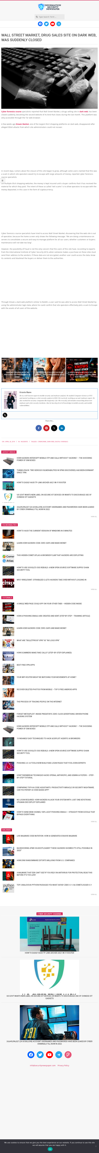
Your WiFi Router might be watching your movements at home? (46, 677)
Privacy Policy (63, 1065)
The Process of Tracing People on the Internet (39, 702)
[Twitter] (5, 415)
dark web (84, 111)
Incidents (24, 442)
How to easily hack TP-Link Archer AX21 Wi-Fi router (41, 482)
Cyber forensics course (11, 111)
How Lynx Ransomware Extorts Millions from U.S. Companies (46, 860)
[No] (95, 1146)
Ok (50, 1149)
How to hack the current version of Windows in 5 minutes (44, 531)
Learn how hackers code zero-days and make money (41, 543)
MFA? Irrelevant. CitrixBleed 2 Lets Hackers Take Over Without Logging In (51, 580)
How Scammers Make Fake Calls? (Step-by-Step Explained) (44, 653)
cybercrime (42, 442)
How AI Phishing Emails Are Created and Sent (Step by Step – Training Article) (53, 616)
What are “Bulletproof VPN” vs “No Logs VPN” (38, 640)
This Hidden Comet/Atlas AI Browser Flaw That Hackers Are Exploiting (50, 555)
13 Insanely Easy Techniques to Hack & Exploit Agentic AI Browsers (48, 738)
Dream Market (22, 124)
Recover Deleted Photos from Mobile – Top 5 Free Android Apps (47, 689)
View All (94, 516)
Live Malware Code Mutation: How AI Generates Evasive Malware (47, 836)
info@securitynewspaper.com (43, 1065)
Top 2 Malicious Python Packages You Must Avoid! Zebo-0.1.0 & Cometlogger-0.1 (54, 885)
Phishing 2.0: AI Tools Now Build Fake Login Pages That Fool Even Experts (51, 763)
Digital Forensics (61, 442)
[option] (17, 370)
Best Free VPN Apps (26, 665)
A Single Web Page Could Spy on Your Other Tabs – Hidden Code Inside (49, 604)
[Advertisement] (49, 150)
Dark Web (50, 442)
